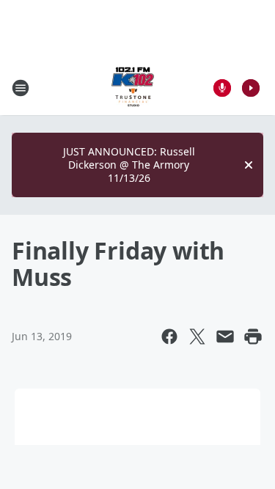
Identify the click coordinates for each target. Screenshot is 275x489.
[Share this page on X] (197, 336)
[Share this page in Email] (225, 336)
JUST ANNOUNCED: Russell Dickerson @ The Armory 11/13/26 (129, 164)
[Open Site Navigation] (20, 88)
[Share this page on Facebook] (169, 336)
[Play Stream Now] (251, 88)
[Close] (248, 165)
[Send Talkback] (222, 88)
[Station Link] (133, 87)
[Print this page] (253, 336)
